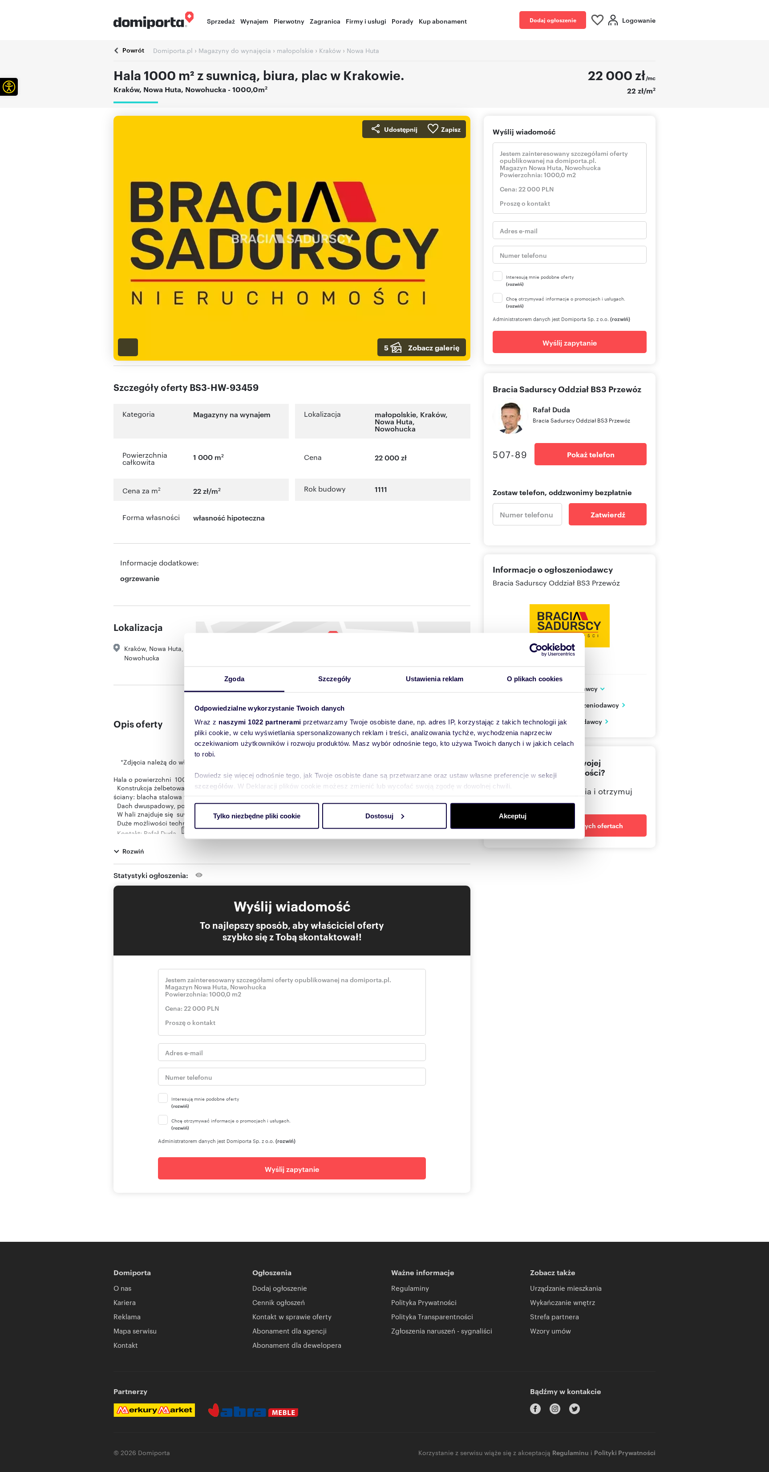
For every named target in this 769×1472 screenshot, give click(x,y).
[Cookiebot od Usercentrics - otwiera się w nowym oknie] (536, 649)
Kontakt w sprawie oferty (292, 1316)
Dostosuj (379, 815)
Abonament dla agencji (289, 1330)
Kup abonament (443, 20)
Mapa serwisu (135, 1330)
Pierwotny (289, 20)
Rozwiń (133, 850)
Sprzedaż (221, 20)
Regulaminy (410, 1288)
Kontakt (125, 1345)
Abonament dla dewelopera (296, 1345)
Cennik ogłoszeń (278, 1302)
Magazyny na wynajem (232, 414)
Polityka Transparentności (432, 1316)
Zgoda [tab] (234, 679)
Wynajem (254, 20)
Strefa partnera (554, 1316)
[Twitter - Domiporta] (574, 1408)
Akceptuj (512, 815)
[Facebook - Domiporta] (535, 1408)
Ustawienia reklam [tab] (435, 679)
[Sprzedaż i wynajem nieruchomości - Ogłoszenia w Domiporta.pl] (153, 20)
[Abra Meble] (253, 1410)
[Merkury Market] (154, 1410)
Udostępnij (400, 129)
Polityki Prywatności (625, 1452)
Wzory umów (550, 1330)
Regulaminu (570, 1452)
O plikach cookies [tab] (535, 679)
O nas (122, 1288)
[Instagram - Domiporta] (555, 1408)
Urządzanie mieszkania (566, 1288)
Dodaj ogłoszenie (553, 20)
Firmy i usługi (366, 20)
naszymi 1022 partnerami (260, 722)
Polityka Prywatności (424, 1302)
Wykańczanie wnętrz (562, 1302)
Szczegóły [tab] (334, 679)
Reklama (127, 1316)
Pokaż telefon (591, 454)
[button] (9, 87)
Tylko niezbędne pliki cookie (256, 815)
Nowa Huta (394, 421)
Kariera (124, 1302)
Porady (402, 20)
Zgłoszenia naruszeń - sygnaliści (441, 1330)
